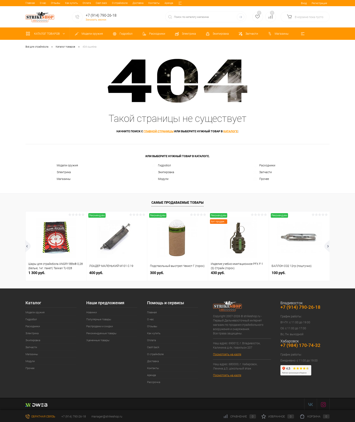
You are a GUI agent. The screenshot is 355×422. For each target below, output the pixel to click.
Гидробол (164, 165)
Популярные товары (98, 319)
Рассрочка (153, 382)
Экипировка (166, 172)
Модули (163, 179)
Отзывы (55, 3)
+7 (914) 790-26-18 (73, 416)
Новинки (91, 312)
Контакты (154, 3)
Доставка (138, 3)
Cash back (101, 3)
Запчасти (265, 172)
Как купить (71, 3)
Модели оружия (67, 165)
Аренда (169, 3)
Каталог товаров (47, 33)
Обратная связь (43, 416)
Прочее (264, 179)
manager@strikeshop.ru (106, 416)
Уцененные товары (97, 340)
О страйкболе (120, 3)
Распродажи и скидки (99, 326)
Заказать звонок (96, 19)
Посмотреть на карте (227, 354)
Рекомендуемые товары (101, 333)
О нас (43, 3)
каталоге (230, 131)
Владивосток (291, 303)
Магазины (64, 179)
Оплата (87, 3)
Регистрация (319, 3)
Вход (304, 3)
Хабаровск (289, 341)
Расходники (267, 165)
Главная (30, 3)
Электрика (64, 172)
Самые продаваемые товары (177, 203)
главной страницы (159, 131)
